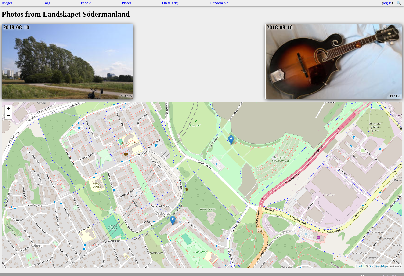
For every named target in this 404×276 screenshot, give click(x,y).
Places (126, 3)
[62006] (173, 220)
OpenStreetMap (378, 266)
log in (387, 3)
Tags (46, 3)
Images (7, 3)
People (86, 3)
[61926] (231, 140)
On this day (170, 3)
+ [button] (8, 108)
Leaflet (360, 266)
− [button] (8, 116)
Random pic (219, 3)
